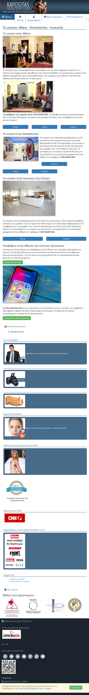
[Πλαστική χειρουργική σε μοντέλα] (15, 461)
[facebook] (5, 656)
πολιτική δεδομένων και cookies (35, 688)
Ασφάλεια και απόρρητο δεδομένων (18, 621)
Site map (5, 644)
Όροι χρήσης (12, 589)
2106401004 (16, 332)
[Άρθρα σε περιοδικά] (15, 551)
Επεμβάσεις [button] (77, 16)
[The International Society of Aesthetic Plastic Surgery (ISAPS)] (55, 605)
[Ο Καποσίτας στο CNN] (15, 518)
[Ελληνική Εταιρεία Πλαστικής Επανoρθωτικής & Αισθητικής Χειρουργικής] (77, 605)
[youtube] (24, 656)
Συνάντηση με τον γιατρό (19, 581)
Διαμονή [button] (73, 127)
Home (20, 20)
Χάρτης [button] (44, 127)
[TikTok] (36, 656)
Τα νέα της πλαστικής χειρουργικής (15, 628)
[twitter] (11, 656)
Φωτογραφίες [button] (54, 16)
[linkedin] (17, 656)
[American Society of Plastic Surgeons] (34, 606)
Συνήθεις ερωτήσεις (17, 579)
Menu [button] (8, 16)
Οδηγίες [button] (15, 127)
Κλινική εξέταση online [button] (12, 262)
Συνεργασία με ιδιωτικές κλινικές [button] (16, 318)
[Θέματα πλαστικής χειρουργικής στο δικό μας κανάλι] (15, 428)
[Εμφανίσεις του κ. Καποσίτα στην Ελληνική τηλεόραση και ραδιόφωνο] (15, 353)
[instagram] (30, 656)
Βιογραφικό (33, 20)
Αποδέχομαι (76, 687)
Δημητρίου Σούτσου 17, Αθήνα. (15, 681)
